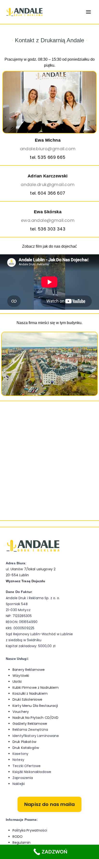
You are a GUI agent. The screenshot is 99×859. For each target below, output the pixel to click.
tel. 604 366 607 (47, 193)
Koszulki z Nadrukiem (30, 693)
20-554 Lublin (17, 575)
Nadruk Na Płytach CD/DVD (35, 717)
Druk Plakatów (24, 741)
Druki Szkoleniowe (27, 699)
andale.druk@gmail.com (47, 184)
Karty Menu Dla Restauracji (35, 705)
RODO (17, 836)
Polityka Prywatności (29, 830)
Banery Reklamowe (28, 669)
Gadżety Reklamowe (29, 723)
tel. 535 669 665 (47, 157)
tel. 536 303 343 (47, 229)
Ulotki (17, 681)
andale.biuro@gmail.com (48, 149)
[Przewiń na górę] (92, 840)
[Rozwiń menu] (88, 12)
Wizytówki (20, 675)
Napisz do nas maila (49, 804)
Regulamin (21, 842)
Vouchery (20, 711)
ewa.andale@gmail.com (47, 220)
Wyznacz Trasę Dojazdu (25, 581)
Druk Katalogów (25, 747)
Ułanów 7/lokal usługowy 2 (33, 569)
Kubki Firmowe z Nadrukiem (35, 687)
